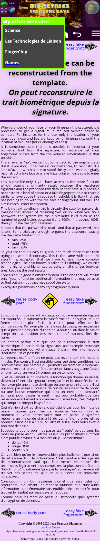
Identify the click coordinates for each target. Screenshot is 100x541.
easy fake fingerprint (73, 46)
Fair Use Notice (50, 527)
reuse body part (26, 301)
